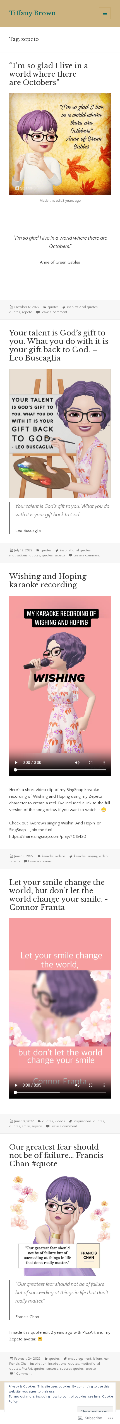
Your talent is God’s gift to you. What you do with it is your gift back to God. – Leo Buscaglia (58, 345)
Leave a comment (54, 312)
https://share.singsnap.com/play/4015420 (47, 836)
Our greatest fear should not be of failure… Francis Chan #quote (56, 1155)
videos (60, 856)
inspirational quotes (82, 307)
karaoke (48, 856)
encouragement (79, 1358)
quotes (53, 307)
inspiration (38, 1363)
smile (26, 1126)
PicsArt (27, 1369)
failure (97, 1358)
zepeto (27, 312)
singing (92, 856)
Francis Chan (18, 1363)
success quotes (72, 1369)
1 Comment (23, 1374)
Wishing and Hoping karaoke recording (48, 580)
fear (106, 1358)
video (103, 856)
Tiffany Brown (32, 13)
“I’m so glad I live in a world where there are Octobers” (48, 74)
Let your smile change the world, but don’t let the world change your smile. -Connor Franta (58, 895)
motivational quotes (24, 555)
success (52, 1369)
